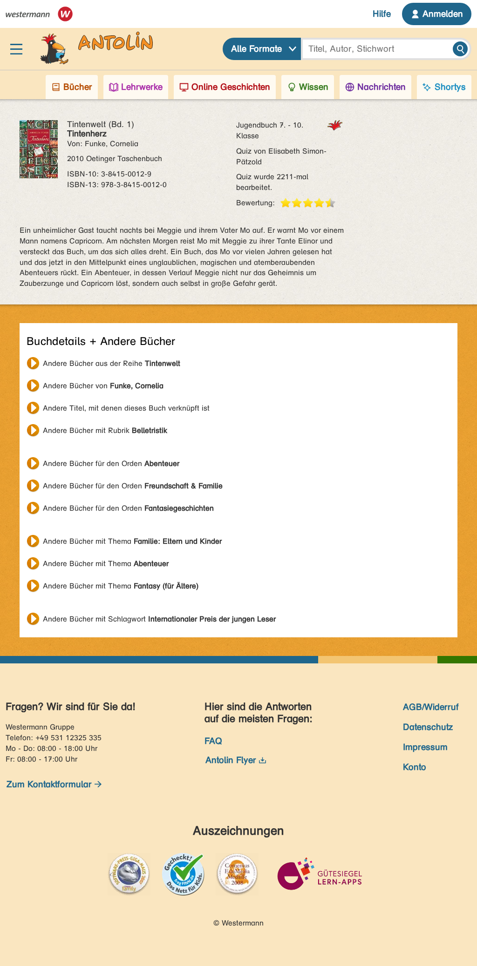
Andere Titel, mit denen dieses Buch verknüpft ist (126, 408)
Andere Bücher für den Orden (111, 463)
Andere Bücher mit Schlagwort (159, 619)
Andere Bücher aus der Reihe (111, 363)
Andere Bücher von (103, 385)
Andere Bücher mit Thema (132, 541)
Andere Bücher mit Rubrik (105, 430)
